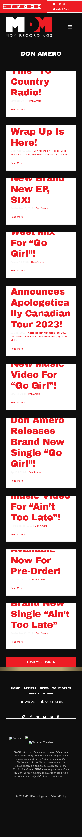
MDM (27, 154)
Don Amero (35, 100)
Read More (17, 109)
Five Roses (53, 150)
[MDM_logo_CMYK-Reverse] (29, 18)
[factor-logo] (15, 738)
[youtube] (25, 6)
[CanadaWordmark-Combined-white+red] (45, 737)
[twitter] (18, 6)
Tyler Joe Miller (62, 154)
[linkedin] (32, 6)
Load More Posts (41, 662)
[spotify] (39, 6)
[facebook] (11, 6)
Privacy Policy (58, 796)
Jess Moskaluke (47, 336)
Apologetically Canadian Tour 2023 (47, 332)
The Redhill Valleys (42, 154)
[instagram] (4, 6)
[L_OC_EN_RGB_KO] (41, 742)
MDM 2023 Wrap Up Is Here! (37, 131)
